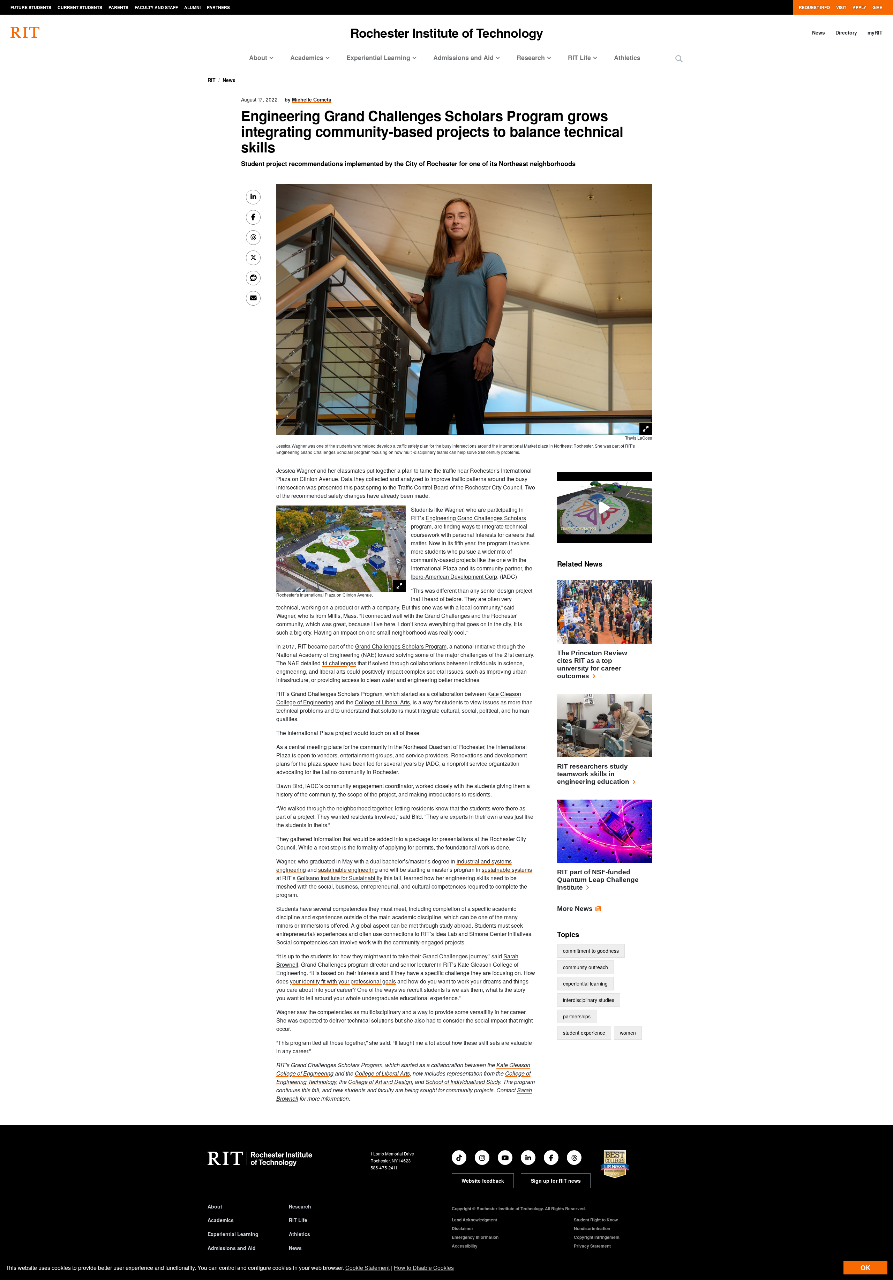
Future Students (30, 7)
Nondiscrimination (592, 1228)
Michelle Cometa (311, 99)
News (818, 32)
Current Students (80, 7)
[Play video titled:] (604, 507)
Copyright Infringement (597, 1237)
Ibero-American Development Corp (454, 576)
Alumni (192, 7)
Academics (221, 1220)
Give (877, 7)
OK (865, 1267)
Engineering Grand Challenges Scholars (476, 518)
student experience (584, 1032)
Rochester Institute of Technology (446, 32)
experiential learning (585, 983)
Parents (118, 7)
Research (300, 1206)
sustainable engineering (348, 870)
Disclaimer (462, 1228)
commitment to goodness (591, 950)
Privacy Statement (592, 1246)
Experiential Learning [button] (378, 57)
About (215, 1206)
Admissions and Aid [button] (463, 57)
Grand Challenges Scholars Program (400, 646)
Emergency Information (475, 1237)
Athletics (627, 57)
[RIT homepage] (24, 32)
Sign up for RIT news (556, 1180)
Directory (846, 32)
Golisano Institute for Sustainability (339, 878)
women (628, 1032)
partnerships (577, 1016)
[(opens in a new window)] (459, 1157)
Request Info (814, 7)
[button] (679, 58)
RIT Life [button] (579, 57)
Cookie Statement (367, 1268)
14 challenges (339, 663)
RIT (212, 79)
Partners (218, 7)
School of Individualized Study (463, 1082)
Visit (841, 7)
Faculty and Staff (156, 7)
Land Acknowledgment (474, 1220)
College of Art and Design (380, 1082)
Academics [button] (306, 57)
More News (575, 908)
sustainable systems (507, 870)
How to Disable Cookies (424, 1268)
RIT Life (298, 1220)
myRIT (875, 32)
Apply (859, 7)
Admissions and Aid (232, 1247)
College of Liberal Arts (382, 702)
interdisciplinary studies (588, 999)
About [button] (258, 57)
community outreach (585, 967)
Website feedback (482, 1180)
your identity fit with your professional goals (343, 981)
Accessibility (465, 1246)
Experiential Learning (233, 1233)
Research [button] (531, 57)
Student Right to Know (596, 1220)
